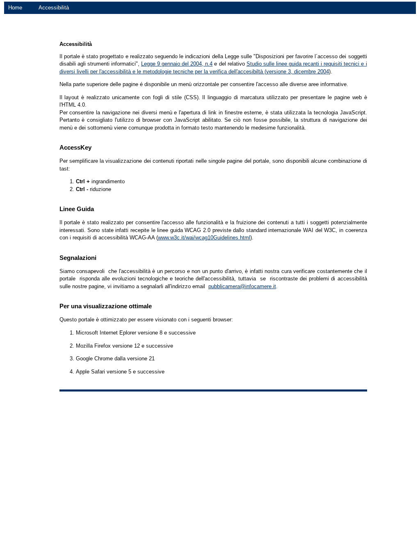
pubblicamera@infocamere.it (242, 286)
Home (15, 8)
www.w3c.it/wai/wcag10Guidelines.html (204, 237)
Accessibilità (54, 8)
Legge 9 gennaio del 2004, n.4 (176, 64)
